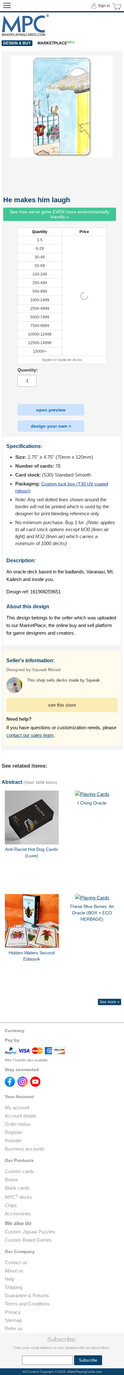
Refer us (14, 1328)
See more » (110, 1002)
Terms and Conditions (27, 1303)
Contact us (16, 1262)
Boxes (11, 1179)
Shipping (14, 1287)
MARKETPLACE (56, 43)
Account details (21, 1115)
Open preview (50, 409)
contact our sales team (30, 735)
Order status (18, 1124)
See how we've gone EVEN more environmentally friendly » (59, 214)
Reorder (13, 1140)
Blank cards (17, 1188)
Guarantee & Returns (27, 1295)
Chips (11, 1205)
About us (14, 1270)
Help (9, 1279)
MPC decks (18, 1197)
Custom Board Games (28, 1240)
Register (13, 1132)
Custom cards (19, 1171)
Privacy (13, 1312)
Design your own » (51, 426)
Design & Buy (17, 43)
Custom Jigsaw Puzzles (30, 1231)
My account (17, 1107)
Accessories (18, 1213)
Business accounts (25, 1148)
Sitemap (13, 1320)
